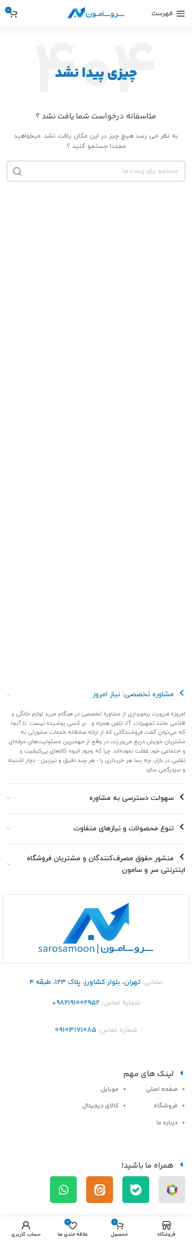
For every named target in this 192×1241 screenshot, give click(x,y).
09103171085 (75, 1030)
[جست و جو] (17, 171)
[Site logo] (96, 13)
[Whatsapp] (63, 1189)
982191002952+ (76, 1003)
